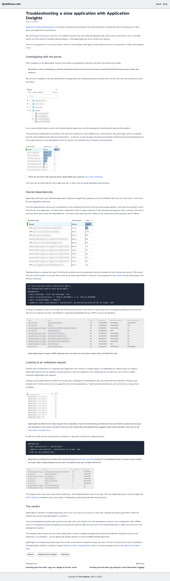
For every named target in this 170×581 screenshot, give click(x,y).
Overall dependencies (39, 192)
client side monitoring (94, 177)
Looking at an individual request (46, 362)
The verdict (33, 506)
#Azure (31, 554)
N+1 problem (33, 498)
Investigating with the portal (43, 56)
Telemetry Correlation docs (39, 430)
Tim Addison (84, 577)
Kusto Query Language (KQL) (78, 546)
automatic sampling (86, 459)
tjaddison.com (11, 4)
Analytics (119, 276)
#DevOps (65, 554)
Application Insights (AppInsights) (40, 27)
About (158, 4)
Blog (165, 4)
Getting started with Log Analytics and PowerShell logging (117, 567)
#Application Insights (47, 554)
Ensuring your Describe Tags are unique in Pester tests (51, 567)
